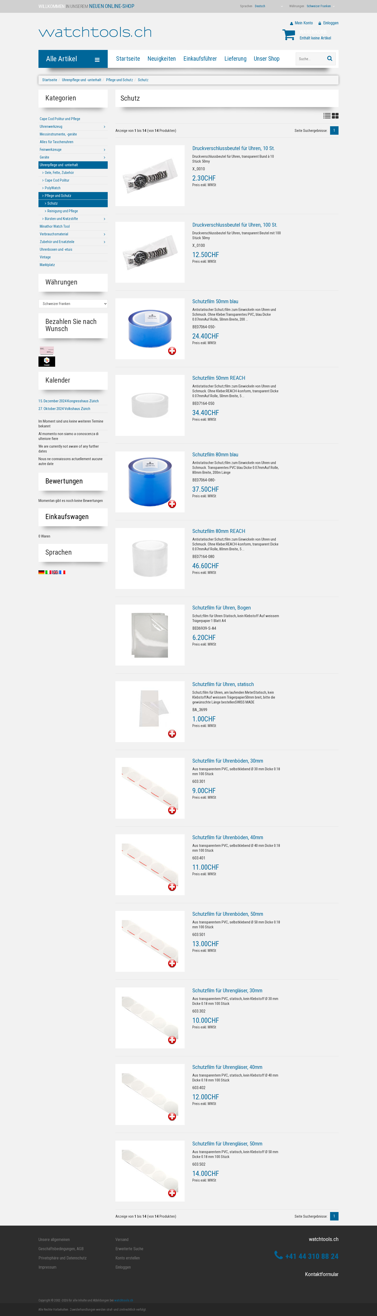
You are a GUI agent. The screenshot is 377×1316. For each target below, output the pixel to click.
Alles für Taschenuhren (56, 142)
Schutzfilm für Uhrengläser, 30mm (227, 990)
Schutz (143, 80)
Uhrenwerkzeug (51, 126)
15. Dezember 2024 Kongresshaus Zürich (68, 401)
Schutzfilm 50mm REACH (218, 378)
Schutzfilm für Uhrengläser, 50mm (227, 1144)
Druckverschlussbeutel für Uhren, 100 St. (234, 225)
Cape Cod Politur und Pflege (60, 119)
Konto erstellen (127, 1258)
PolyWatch (53, 188)
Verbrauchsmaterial (54, 234)
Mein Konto (304, 22)
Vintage (45, 257)
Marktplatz (47, 265)
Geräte (44, 157)
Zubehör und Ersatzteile (57, 242)
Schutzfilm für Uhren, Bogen (221, 608)
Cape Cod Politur (57, 180)
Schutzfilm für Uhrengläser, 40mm (227, 1067)
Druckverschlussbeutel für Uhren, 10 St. (233, 148)
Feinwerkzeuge (51, 150)
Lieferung (235, 58)
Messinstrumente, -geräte (58, 134)
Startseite (128, 58)
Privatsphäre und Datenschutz (62, 1258)
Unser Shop (267, 58)
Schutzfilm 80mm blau (215, 454)
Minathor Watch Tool (55, 226)
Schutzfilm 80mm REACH (218, 531)
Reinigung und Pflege (62, 211)
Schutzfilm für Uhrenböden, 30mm (227, 761)
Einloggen (331, 22)
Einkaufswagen (67, 516)
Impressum (47, 1267)
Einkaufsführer (200, 58)
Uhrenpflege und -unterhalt (81, 80)
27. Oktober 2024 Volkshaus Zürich (64, 408)
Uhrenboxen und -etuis (56, 249)
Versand (121, 1239)
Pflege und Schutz (119, 80)
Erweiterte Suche (129, 1248)
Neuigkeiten (161, 58)
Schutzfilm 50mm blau (215, 301)
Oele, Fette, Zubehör (59, 173)
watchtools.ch (123, 1300)
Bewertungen (64, 481)
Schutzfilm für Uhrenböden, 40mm (227, 837)
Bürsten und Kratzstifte (61, 219)
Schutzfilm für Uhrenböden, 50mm (227, 914)
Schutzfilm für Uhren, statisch (223, 684)
